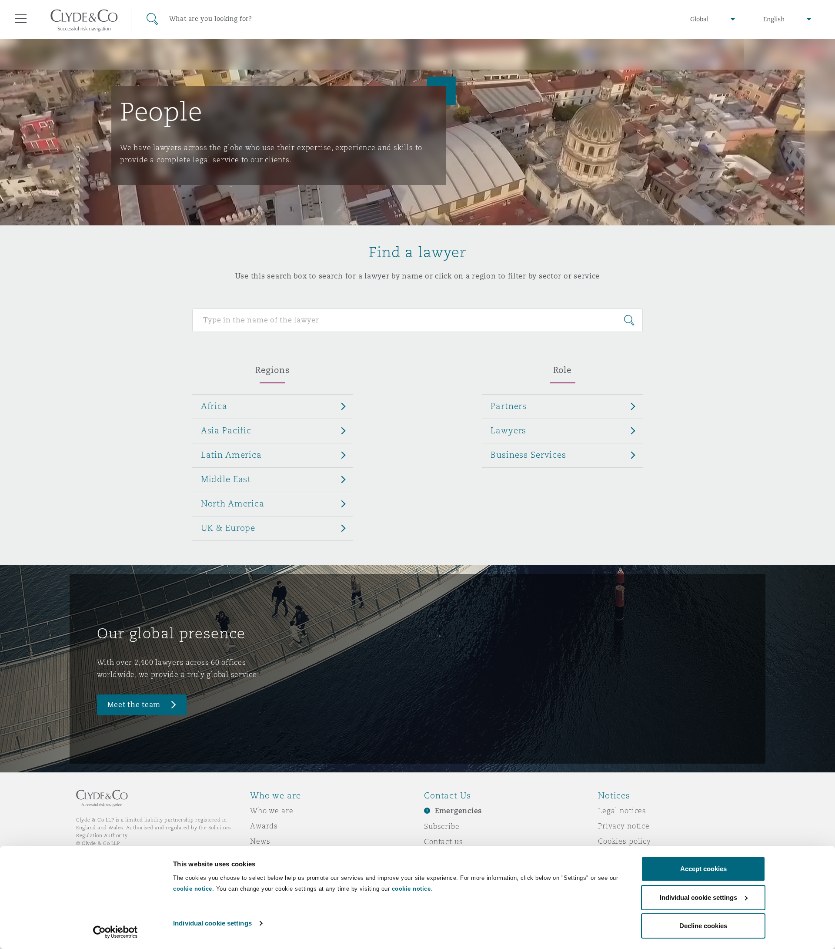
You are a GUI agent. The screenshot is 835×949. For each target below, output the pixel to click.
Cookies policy (624, 841)
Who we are (272, 810)
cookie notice (192, 888)
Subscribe (442, 826)
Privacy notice (624, 826)
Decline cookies (703, 925)
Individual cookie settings (212, 923)
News (260, 841)
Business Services (528, 454)
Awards (264, 826)
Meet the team (134, 704)
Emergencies (458, 810)
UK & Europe (228, 528)
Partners (509, 406)
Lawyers (508, 430)
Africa (214, 406)
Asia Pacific (226, 430)
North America (232, 503)
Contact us (443, 841)
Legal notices (622, 810)
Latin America (231, 454)
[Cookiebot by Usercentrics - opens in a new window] (115, 932)
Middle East (226, 479)
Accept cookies (703, 868)
